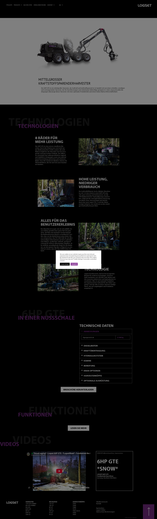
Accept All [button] (74, 264)
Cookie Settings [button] (65, 264)
